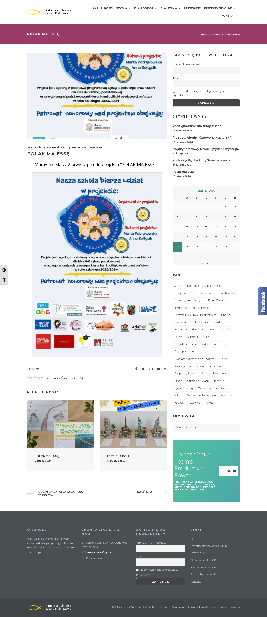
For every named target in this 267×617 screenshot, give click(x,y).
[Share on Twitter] (143, 369)
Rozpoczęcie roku (185, 373)
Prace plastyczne (184, 351)
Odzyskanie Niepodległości (191, 344)
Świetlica (194, 403)
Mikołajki (192, 337)
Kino (194, 329)
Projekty (216, 34)
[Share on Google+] (151, 369)
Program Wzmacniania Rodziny (194, 359)
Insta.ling (218, 322)
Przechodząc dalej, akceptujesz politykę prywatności (199, 93)
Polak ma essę (184, 171)
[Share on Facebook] (136, 369)
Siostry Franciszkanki (203, 574)
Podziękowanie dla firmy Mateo (197, 126)
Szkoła (178, 381)
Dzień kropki (146, 492)
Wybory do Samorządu (201, 395)
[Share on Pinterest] (165, 369)
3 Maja (178, 285)
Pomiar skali (118, 456)
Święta (209, 403)
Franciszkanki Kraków (204, 567)
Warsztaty (204, 388)
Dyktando (205, 293)
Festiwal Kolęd (200, 307)
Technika (219, 381)
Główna (202, 34)
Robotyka (215, 366)
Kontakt (196, 581)
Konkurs (227, 329)
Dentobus (193, 285)
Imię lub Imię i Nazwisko (188, 64)
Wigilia (178, 395)
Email (176, 77)
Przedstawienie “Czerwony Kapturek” (202, 137)
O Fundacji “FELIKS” (203, 560)
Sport (204, 373)
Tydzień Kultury (183, 388)
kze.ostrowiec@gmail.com (101, 552)
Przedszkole (197, 366)
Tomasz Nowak (86, 147)
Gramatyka (181, 322)
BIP (193, 538)
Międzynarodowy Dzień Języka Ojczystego (206, 149)
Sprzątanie (219, 373)
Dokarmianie (212, 285)
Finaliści (225, 315)
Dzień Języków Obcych (188, 300)
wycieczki (226, 395)
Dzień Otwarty (217, 300)
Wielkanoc (221, 388)
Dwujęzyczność (184, 293)
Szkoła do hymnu (198, 381)
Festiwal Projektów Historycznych (195, 315)
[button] (228, 471)
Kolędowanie (209, 329)
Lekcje (178, 337)
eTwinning (180, 307)
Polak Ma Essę (47, 456)
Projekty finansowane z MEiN (209, 546)
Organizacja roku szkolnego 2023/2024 (60, 493)
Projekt (223, 359)
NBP (206, 337)
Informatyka (200, 322)
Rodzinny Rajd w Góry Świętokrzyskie (201, 160)
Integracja (180, 329)
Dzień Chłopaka (225, 293)
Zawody (179, 403)
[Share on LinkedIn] (158, 369)
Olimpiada (219, 344)
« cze (205, 263)
